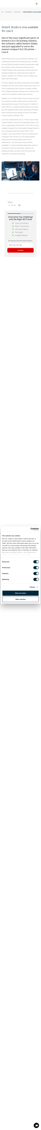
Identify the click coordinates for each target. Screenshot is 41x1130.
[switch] (36, 567)
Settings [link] (32, 587)
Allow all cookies (20, 593)
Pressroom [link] (17, 12)
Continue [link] (20, 250)
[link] (30, 529)
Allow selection (20, 599)
